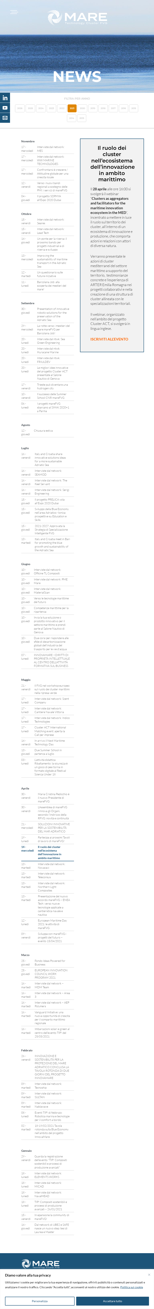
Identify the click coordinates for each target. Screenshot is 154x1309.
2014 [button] (71, 118)
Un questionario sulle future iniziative (50, 274)
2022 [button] (61, 108)
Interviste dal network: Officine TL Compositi (47, 571)
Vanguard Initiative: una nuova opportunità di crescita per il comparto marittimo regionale (52, 1017)
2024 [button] (41, 108)
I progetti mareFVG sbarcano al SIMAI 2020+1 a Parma (53, 407)
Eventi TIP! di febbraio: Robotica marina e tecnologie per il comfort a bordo (52, 1116)
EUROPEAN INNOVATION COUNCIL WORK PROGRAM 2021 (51, 973)
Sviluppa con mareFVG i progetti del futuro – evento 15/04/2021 (52, 937)
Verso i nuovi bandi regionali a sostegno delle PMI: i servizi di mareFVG (52, 186)
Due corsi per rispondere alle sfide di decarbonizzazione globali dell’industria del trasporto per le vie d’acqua (51, 643)
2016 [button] (123, 108)
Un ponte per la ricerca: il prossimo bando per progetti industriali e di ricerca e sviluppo (52, 244)
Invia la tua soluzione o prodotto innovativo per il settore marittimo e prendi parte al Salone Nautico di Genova (50, 625)
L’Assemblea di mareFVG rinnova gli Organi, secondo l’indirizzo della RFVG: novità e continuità (53, 812)
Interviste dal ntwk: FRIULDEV (48, 359)
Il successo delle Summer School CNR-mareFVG (52, 395)
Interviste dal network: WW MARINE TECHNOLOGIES (50, 160)
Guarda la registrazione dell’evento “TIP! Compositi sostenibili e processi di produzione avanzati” (50, 1162)
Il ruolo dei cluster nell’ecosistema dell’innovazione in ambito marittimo (49, 852)
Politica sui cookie (131, 1287)
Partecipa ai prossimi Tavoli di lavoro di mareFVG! (54, 839)
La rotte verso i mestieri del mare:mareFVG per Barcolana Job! (53, 329)
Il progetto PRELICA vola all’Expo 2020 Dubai (50, 501)
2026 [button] (19, 108)
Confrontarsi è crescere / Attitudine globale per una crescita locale (52, 173)
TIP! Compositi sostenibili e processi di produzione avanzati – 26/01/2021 (50, 1205)
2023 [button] (51, 108)
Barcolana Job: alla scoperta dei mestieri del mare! (51, 285)
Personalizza (40, 1301)
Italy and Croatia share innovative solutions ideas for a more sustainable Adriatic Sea (50, 459)
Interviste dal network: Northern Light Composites (51, 886)
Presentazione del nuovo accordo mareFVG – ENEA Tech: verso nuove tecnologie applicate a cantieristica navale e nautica (54, 905)
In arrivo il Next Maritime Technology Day (49, 742)
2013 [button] (81, 118)
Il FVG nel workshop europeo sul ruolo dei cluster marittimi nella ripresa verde (52, 689)
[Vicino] (149, 1274)
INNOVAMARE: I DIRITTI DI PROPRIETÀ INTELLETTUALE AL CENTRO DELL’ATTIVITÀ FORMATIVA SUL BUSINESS (52, 660)
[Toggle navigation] (13, 12)
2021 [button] (72, 108)
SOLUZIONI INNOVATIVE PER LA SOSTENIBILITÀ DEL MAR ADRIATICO (54, 827)
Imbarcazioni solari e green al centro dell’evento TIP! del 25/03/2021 (52, 1032)
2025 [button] (30, 108)
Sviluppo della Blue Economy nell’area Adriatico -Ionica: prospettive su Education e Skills (52, 514)
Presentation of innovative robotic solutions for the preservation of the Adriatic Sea (53, 314)
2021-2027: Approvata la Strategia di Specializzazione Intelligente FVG (51, 529)
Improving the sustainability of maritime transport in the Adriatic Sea (52, 261)
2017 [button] (113, 108)
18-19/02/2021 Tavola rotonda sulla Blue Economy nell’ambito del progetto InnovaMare (52, 1131)
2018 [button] (103, 108)
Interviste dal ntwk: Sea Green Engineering (51, 340)
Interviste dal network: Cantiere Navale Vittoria (49, 710)
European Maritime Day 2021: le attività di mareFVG (52, 924)
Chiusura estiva (43, 430)
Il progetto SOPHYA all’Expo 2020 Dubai (49, 197)
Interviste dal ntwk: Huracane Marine (48, 350)
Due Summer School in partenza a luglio (48, 751)
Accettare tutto (112, 1301)
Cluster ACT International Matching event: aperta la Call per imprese (50, 731)
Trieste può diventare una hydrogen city (52, 386)
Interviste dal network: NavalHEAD (48, 1194)
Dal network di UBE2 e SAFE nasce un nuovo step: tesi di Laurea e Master (51, 1228)
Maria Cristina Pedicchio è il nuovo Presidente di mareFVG (53, 797)
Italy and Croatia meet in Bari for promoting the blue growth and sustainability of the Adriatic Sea (52, 544)
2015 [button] (133, 108)
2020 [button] (82, 108)
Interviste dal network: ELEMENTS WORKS (48, 1175)
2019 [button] (92, 108)
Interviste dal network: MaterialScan (47, 590)
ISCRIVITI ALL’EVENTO (109, 339)
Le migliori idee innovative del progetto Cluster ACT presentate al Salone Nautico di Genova (52, 373)
